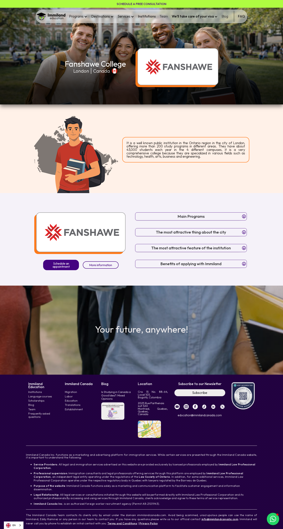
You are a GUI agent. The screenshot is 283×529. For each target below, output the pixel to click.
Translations (72, 405)
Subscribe (199, 392)
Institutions (147, 16)
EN (14, 525)
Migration (71, 392)
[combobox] (13, 525)
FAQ (241, 16)
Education (71, 400)
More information (100, 265)
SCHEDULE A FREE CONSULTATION (141, 3)
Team (164, 16)
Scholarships (36, 400)
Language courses (40, 396)
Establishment (74, 409)
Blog (225, 16)
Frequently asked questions (39, 415)
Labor (69, 396)
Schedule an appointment (61, 265)
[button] (78, 16)
